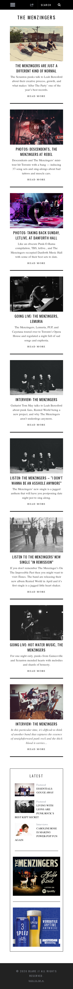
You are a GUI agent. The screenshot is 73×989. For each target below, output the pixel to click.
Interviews (42, 824)
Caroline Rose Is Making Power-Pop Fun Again (36, 834)
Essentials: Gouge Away (45, 790)
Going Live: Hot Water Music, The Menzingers (36, 647)
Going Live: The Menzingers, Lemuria (36, 319)
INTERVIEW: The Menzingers (36, 723)
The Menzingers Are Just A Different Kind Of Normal (36, 68)
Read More (36, 96)
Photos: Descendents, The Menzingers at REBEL (36, 152)
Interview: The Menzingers (36, 399)
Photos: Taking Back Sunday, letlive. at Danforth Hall (36, 235)
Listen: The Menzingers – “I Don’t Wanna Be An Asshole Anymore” (36, 480)
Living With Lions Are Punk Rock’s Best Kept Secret (34, 811)
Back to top (35, 981)
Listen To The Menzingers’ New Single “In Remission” (36, 559)
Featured (41, 784)
